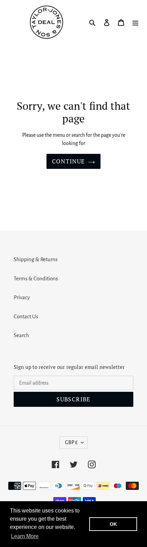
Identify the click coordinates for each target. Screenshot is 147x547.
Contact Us (26, 316)
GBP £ (71, 442)
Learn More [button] (25, 536)
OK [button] (113, 524)
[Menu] (135, 22)
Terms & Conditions (36, 278)
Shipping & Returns (35, 259)
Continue (68, 161)
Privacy (22, 297)
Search (21, 335)
